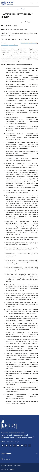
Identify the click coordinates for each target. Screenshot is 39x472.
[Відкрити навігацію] (36, 3)
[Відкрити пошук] (31, 3)
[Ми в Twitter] (6, 445)
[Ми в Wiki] (25, 445)
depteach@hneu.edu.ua (29, 43)
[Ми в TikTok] (29, 445)
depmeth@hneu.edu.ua (9, 45)
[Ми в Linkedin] (21, 445)
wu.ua (12, 469)
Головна (3, 9)
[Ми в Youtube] (18, 445)
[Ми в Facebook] (2, 445)
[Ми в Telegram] (10, 445)
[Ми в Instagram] (14, 445)
